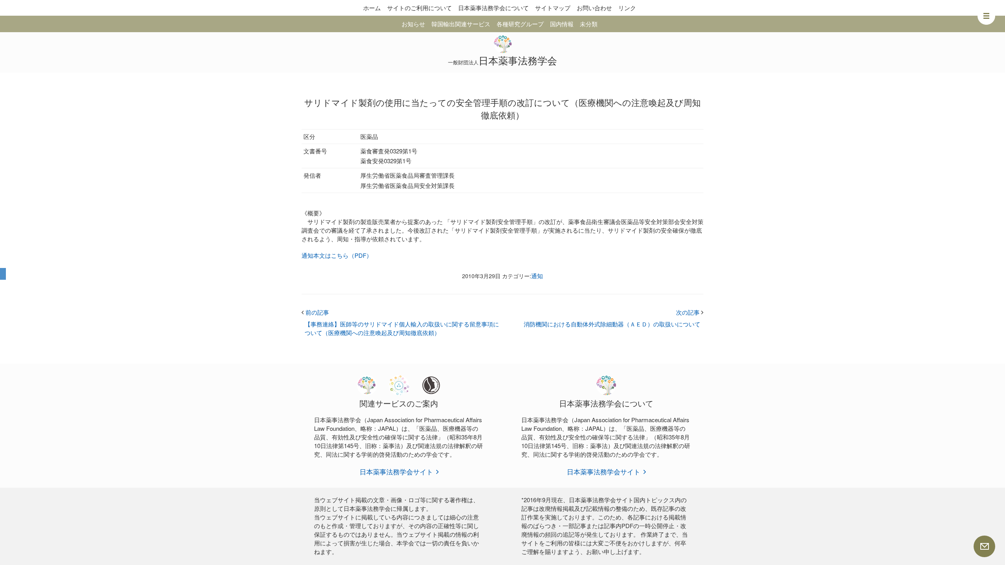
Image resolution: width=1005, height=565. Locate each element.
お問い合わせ (594, 8)
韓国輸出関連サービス (460, 24)
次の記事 (690, 312)
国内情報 (562, 24)
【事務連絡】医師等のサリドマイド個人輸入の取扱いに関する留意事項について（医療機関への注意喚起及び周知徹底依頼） (402, 328)
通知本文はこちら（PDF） (337, 255)
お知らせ (413, 24)
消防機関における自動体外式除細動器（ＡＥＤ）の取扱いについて (612, 324)
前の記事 (315, 312)
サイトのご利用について (419, 8)
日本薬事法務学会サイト (396, 471)
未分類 (589, 24)
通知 (537, 276)
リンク (627, 8)
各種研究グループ (520, 24)
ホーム (372, 8)
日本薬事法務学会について (493, 8)
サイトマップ (552, 8)
